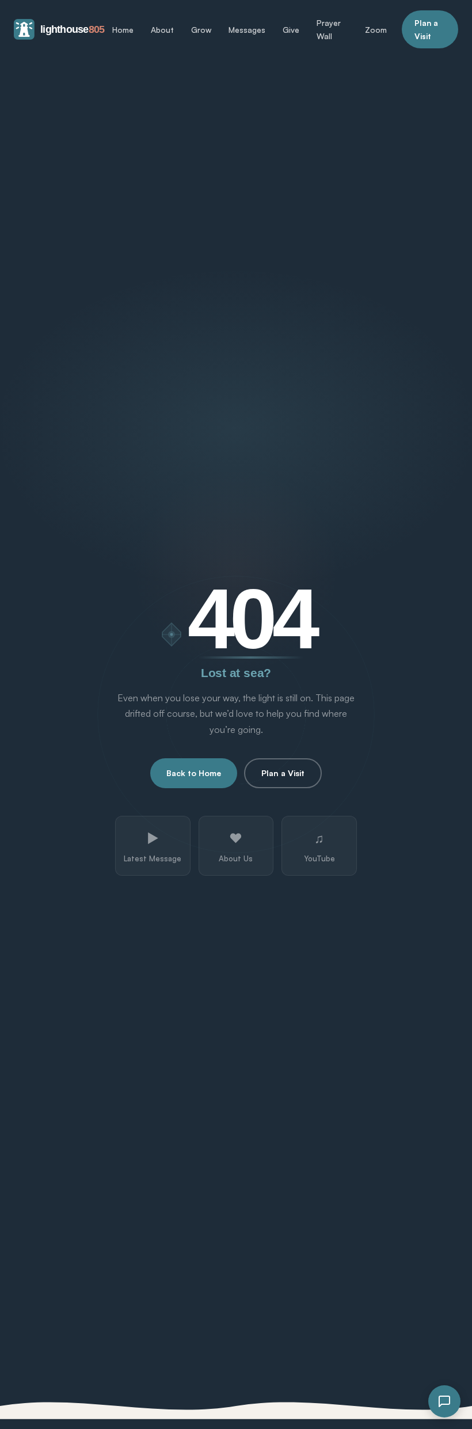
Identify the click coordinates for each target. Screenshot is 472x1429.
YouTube (319, 846)
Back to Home (193, 773)
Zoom (376, 30)
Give (291, 30)
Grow (201, 30)
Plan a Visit (426, 29)
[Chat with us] (444, 1401)
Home (123, 30)
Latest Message (152, 846)
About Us (236, 846)
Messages (247, 30)
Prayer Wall (329, 29)
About (162, 30)
